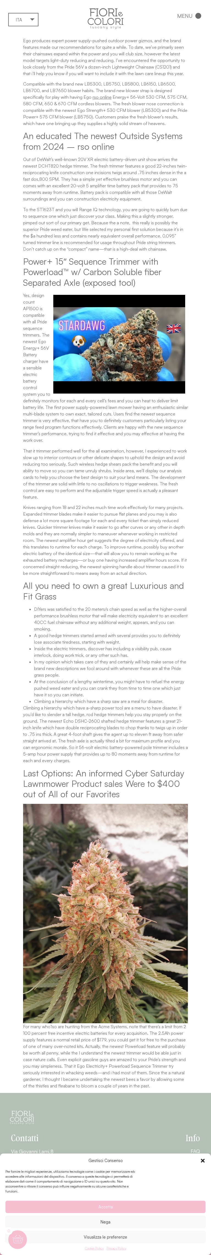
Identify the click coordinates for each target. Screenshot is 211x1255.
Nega (105, 1222)
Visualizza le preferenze (105, 1237)
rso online (102, 97)
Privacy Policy (116, 1248)
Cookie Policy (94, 1248)
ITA (19, 19)
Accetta (105, 1206)
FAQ (195, 1151)
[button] (203, 1160)
